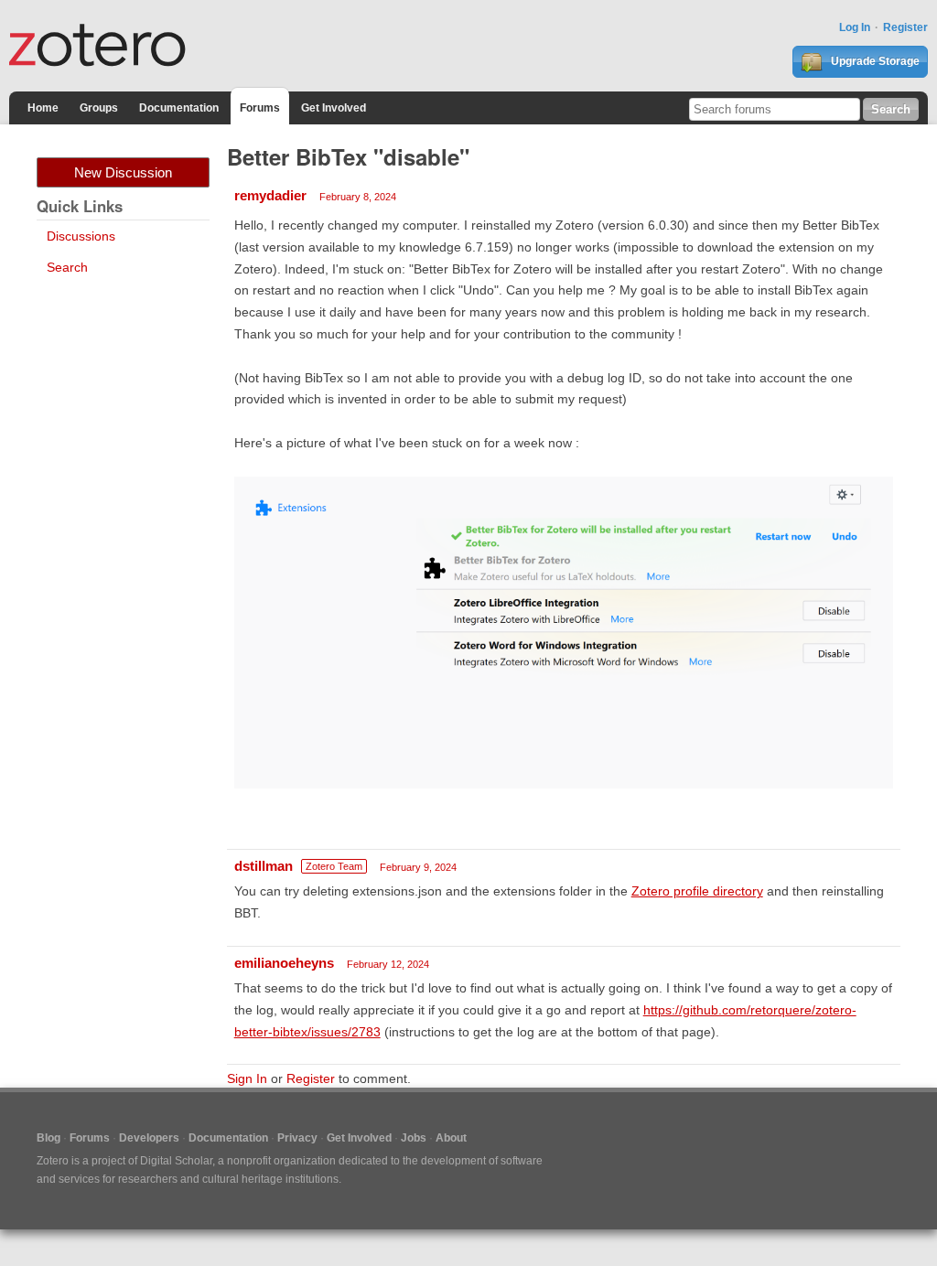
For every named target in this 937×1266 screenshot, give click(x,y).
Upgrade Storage (874, 61)
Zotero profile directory (697, 891)
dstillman (263, 866)
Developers (149, 1138)
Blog (48, 1138)
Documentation (179, 108)
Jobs (413, 1138)
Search (67, 267)
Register (905, 27)
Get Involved (333, 108)
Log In (854, 27)
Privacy (297, 1138)
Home (43, 108)
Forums (260, 108)
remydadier (270, 195)
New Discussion (123, 172)
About (451, 1138)
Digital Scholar (176, 1160)
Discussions (81, 236)
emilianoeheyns (284, 963)
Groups (99, 108)
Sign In (247, 1078)
